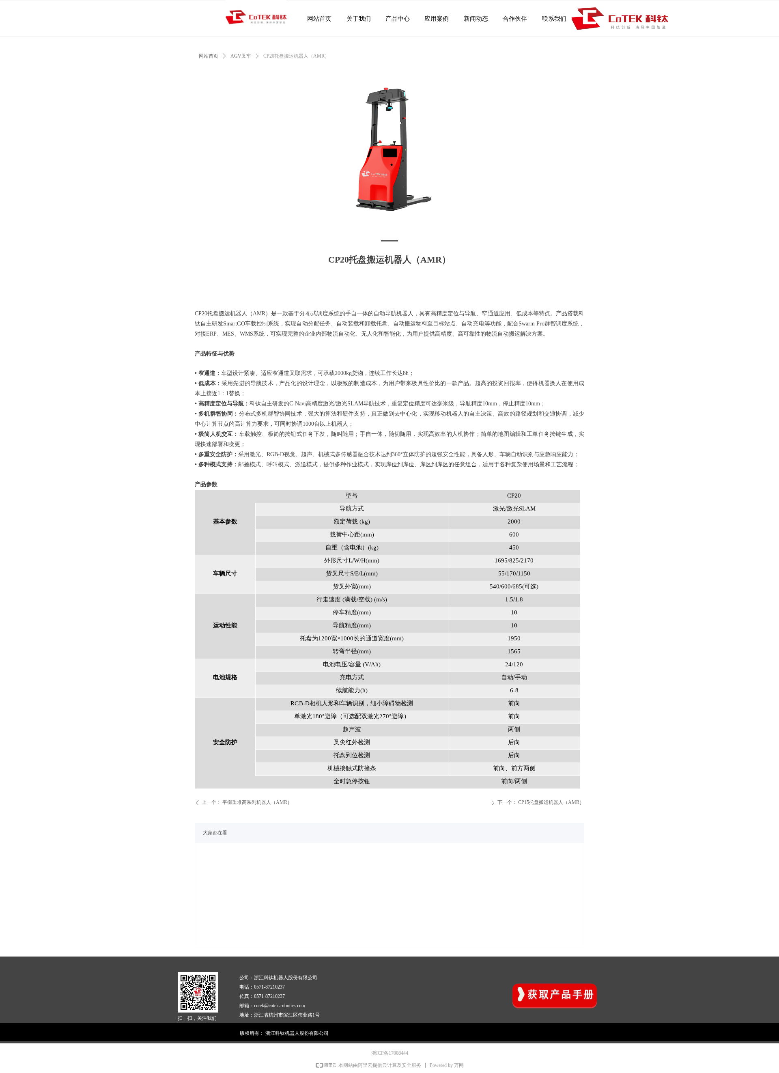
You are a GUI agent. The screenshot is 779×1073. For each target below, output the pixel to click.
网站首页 (208, 56)
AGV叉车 (240, 56)
